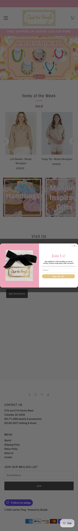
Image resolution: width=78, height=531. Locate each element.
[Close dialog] (74, 245)
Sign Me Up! (59, 276)
